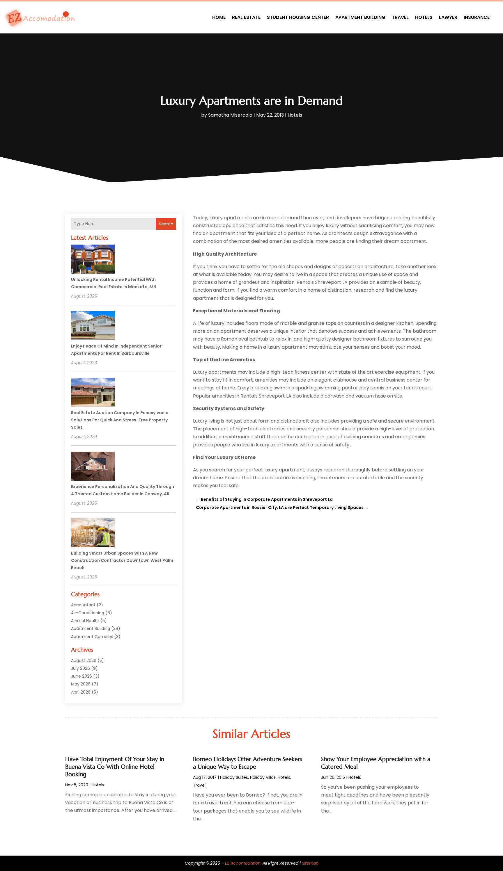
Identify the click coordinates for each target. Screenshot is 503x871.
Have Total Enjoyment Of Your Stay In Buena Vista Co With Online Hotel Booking (114, 767)
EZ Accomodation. (243, 863)
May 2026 (81, 684)
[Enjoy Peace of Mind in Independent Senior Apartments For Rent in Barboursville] (93, 326)
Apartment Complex (92, 637)
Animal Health (85, 621)
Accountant (83, 605)
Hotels (424, 17)
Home (219, 17)
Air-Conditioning (87, 613)
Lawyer (448, 17)
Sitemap (310, 863)
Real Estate (246, 17)
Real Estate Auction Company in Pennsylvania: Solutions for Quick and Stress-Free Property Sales (120, 420)
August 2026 (83, 660)
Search (166, 224)
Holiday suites (234, 777)
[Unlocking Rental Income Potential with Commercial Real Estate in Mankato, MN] (93, 260)
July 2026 (80, 668)
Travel (400, 17)
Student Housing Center (298, 17)
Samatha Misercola (230, 115)
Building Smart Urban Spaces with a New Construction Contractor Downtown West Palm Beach (122, 560)
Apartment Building (360, 17)
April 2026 (81, 692)
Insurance (477, 17)
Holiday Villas (263, 777)
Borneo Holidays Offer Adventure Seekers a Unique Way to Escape (247, 763)
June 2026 (81, 676)
